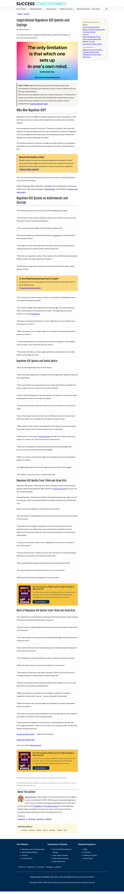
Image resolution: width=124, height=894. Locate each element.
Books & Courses (66, 9)
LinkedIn (38, 830)
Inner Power (21, 9)
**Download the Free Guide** (30, 288)
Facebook (21, 819)
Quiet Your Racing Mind (91, 27)
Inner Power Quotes (60, 855)
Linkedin (48, 819)
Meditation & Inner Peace (92, 55)
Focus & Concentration (91, 52)
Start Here (96, 9)
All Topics (87, 852)
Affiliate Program (90, 855)
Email (65, 830)
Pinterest (31, 819)
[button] (106, 9)
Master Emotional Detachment (94, 29)
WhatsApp (52, 830)
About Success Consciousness (33, 849)
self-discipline (44, 436)
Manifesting (51, 9)
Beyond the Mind (83, 9)
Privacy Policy (27, 858)
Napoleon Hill (35, 745)
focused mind (50, 189)
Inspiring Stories (59, 861)
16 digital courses (52, 806)
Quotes (26, 14)
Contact (25, 855)
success (56, 235)
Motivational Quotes (61, 858)
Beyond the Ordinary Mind (92, 44)
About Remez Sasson (30, 852)
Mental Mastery (36, 9)
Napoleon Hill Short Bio (26, 740)
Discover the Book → (41, 602)
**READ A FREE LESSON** (29, 169)
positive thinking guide (39, 104)
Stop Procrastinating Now (92, 39)
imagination (35, 314)
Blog (85, 849)
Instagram (40, 819)
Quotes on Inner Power (25, 734)
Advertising (88, 858)
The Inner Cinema (89, 32)
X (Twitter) (24, 830)
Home (19, 14)
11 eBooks (37, 806)
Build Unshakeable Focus (91, 37)
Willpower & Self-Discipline (92, 50)
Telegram (59, 830)
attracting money (60, 489)
